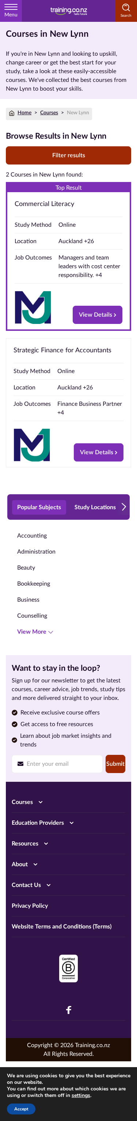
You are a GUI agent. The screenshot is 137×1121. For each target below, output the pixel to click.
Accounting (32, 536)
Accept (21, 1109)
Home (24, 112)
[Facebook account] (68, 1010)
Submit (115, 764)
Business (28, 600)
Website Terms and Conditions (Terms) (61, 927)
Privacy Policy (30, 906)
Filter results (68, 155)
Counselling (32, 616)
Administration (36, 552)
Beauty (26, 568)
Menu (11, 14)
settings (81, 1095)
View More (31, 632)
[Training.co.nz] (68, 11)
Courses (49, 112)
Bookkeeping (33, 584)
